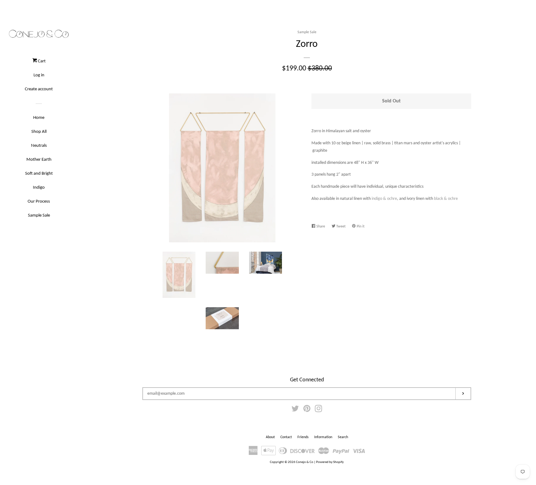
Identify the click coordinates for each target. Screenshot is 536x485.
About (270, 437)
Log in (39, 75)
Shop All (39, 131)
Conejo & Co (304, 462)
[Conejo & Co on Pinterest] (307, 410)
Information (323, 437)
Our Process (39, 201)
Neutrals (39, 145)
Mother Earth (38, 159)
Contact (286, 437)
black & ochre (446, 198)
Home (38, 117)
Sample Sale (39, 215)
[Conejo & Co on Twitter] (295, 410)
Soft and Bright (39, 173)
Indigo (39, 187)
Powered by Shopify (330, 462)
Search (343, 437)
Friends (303, 437)
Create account (39, 89)
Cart (41, 61)
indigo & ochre (384, 198)
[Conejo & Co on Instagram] (318, 410)
